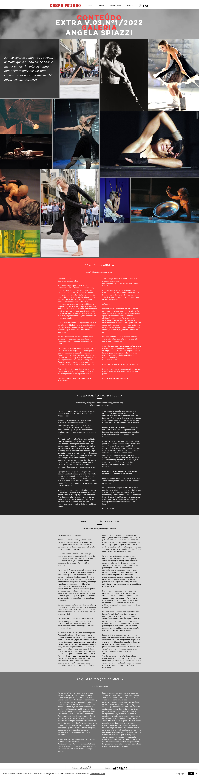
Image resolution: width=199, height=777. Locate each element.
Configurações (180, 774)
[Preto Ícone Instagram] (140, 5)
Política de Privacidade (97, 774)
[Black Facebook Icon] (143, 5)
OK (191, 774)
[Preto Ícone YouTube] (146, 5)
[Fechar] (196, 773)
